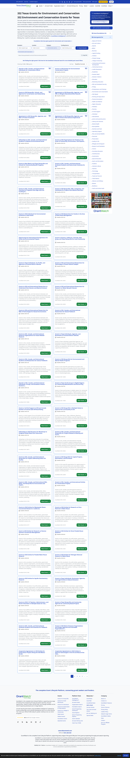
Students (94, 163)
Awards (94, 46)
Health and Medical (97, 101)
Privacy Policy (104, 709)
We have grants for (97, 37)
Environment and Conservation (54, 48)
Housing (94, 109)
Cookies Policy (104, 711)
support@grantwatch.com (65, 730)
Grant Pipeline (75, 712)
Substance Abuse (96, 166)
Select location (36, 48)
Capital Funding (96, 53)
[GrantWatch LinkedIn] (64, 2)
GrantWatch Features (106, 703)
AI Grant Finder (49, 6)
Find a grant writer (87, 1)
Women (94, 183)
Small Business (96, 153)
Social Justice (95, 156)
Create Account (103, 1)
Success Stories (90, 707)
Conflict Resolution (97, 69)
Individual (94, 114)
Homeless (94, 106)
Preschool (94, 136)
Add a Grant (90, 705)
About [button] (110, 6)
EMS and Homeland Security (99, 84)
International (95, 116)
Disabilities (95, 72)
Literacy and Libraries (97, 121)
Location (92, 6)
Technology (95, 171)
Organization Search (77, 704)
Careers (103, 720)
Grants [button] (41, 6)
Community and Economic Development (98, 63)
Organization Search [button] (59, 6)
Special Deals (90, 715)
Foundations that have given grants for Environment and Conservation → (53, 41)
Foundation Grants (62, 718)
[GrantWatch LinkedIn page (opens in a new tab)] (26, 722)
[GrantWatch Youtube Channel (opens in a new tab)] (31, 722)
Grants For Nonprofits (63, 698)
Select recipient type (23, 48)
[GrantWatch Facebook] (59, 2)
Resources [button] (90, 696)
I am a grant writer (78, 1)
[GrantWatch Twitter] (62, 2)
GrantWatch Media (106, 716)
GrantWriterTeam (91, 703)
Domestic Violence (96, 77)
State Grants (61, 714)
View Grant (44, 86)
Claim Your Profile (76, 723)
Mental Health (95, 124)
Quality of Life (95, 141)
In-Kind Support (96, 111)
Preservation (95, 139)
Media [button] (85, 6)
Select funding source (67, 48)
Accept (126, 755)
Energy (94, 86)
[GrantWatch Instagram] (69, 2)
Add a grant (94, 1)
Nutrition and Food (97, 129)
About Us (103, 698)
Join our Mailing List (92, 713)
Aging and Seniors (96, 41)
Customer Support (34, 1)
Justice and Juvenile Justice (99, 119)
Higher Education (96, 104)
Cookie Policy (97, 755)
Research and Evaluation (98, 146)
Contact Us (104, 700)
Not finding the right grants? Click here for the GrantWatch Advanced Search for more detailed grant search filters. (53, 60)
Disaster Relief (95, 74)
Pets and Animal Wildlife (98, 134)
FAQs (102, 718)
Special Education (96, 158)
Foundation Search (77, 706)
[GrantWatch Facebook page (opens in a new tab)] (18, 722)
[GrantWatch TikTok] (71, 2)
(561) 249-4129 (19, 1)
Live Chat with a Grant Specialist (102, 28)
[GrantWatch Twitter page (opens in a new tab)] (22, 722)
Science (94, 148)
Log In (111, 1)
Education (94, 79)
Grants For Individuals (63, 704)
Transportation (96, 173)
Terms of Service (105, 707)
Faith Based (95, 94)
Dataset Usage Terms (106, 714)
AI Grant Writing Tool (72, 6)
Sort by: (71, 64)
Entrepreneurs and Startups (99, 89)
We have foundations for (99, 33)
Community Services (97, 67)
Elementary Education (97, 82)
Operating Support (97, 131)
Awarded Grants (62, 720)
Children (94, 55)
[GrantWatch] (23, 6)
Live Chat (26, 1)
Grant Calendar (76, 718)
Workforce (94, 186)
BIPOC (93, 48)
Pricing (81, 6)
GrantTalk (97, 6)
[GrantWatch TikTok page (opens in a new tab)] (40, 722)
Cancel (119, 755)
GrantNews (104, 6)
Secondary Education (97, 151)
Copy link (85, 55)
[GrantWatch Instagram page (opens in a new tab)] (35, 722)
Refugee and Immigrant (98, 143)
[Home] (37, 5)
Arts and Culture (96, 43)
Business (94, 50)
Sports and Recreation (97, 161)
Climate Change (96, 58)
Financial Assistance (97, 99)
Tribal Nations (95, 178)
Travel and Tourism (97, 176)
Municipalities (95, 126)
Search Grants (83, 48)
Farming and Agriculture (98, 96)
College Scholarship (97, 60)
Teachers (94, 168)
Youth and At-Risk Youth (98, 188)
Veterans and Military (97, 181)
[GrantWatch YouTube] (67, 2)
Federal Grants (61, 716)
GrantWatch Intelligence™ (58, 36)
